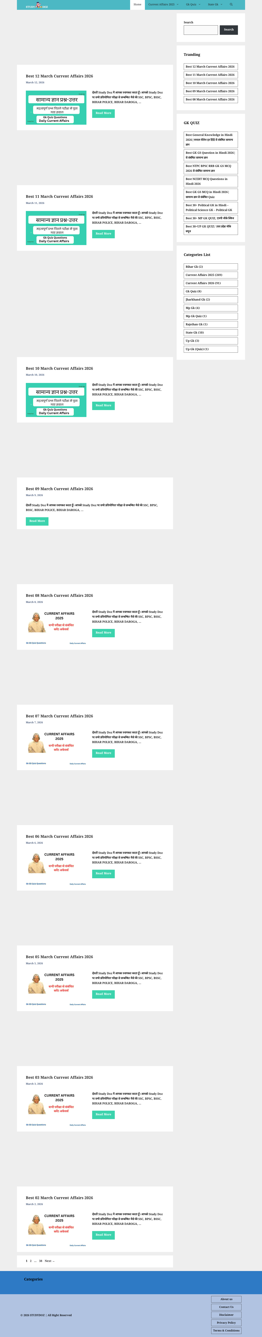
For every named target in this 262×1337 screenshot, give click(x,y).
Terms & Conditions (226, 1331)
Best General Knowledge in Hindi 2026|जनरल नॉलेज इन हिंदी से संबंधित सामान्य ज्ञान (209, 140)
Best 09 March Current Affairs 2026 (59, 489)
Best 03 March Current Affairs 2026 (59, 1078)
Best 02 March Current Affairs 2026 (59, 1198)
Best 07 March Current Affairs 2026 (59, 717)
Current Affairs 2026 (200, 283)
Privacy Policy (226, 1323)
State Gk (213, 5)
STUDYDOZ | (38, 1316)
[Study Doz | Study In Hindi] (37, 5)
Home (137, 5)
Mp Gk (190, 308)
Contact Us (226, 1307)
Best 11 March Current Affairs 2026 (59, 197)
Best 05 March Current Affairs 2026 (59, 957)
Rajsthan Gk (194, 325)
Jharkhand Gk (195, 300)
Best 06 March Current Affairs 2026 (59, 837)
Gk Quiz (191, 5)
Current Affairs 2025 (161, 5)
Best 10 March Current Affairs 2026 (59, 369)
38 (41, 1261)
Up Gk (190, 341)
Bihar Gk (192, 267)
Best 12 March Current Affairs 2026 (59, 77)
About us (226, 1300)
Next (50, 1261)
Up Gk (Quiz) (195, 349)
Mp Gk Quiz (194, 316)
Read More (103, 113)
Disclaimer (226, 1315)
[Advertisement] (95, 38)
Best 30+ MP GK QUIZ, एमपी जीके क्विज (210, 219)
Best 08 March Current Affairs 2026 (59, 596)
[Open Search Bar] (231, 5)
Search (188, 23)
